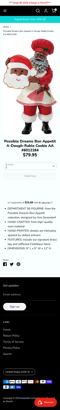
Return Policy (11, 335)
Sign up (14, 306)
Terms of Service (13, 342)
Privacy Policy (11, 348)
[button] (30, 202)
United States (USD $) (18, 372)
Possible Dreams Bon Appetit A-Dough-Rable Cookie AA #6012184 (28, 33)
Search (7, 354)
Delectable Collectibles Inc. (33, 398)
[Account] (46, 10)
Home (6, 26)
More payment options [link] (30, 193)
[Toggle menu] (5, 11)
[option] (30, 86)
